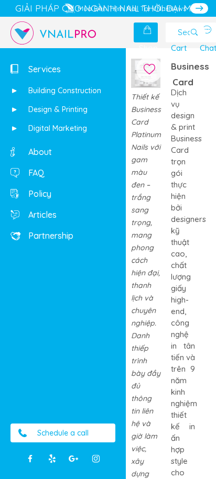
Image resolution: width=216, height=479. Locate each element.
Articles (41, 214)
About (39, 152)
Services (43, 69)
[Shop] (148, 30)
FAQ (35, 173)
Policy (38, 193)
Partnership (49, 235)
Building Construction (63, 90)
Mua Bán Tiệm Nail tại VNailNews (132, 8)
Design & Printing (57, 109)
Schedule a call (63, 433)
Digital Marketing (56, 128)
